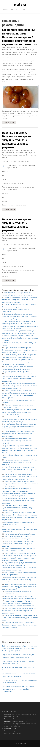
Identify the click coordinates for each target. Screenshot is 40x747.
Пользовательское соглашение (24, 719)
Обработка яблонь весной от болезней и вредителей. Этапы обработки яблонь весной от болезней (20, 338)
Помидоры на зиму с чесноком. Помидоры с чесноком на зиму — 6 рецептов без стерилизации (18, 689)
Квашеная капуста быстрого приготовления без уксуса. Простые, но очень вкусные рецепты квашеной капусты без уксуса (19, 419)
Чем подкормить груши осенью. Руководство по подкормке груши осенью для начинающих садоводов (19, 500)
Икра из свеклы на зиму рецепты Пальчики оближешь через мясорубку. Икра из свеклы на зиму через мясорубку (19, 586)
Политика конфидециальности (15, 721)
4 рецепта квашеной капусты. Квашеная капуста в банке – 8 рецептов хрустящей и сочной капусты (18, 433)
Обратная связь (10, 728)
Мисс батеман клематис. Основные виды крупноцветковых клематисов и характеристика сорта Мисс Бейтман (19, 469)
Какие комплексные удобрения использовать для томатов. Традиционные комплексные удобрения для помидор (19, 299)
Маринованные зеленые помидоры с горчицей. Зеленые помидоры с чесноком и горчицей (17, 440)
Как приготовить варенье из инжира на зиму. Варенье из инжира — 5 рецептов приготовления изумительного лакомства (19, 37)
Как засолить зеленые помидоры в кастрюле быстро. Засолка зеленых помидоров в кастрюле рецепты (20, 617)
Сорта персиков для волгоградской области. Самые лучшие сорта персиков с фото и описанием (19, 462)
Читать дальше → (9, 123)
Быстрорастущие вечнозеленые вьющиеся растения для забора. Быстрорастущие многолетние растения (19, 412)
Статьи (22, 9)
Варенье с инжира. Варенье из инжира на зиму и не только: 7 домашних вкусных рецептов (16, 140)
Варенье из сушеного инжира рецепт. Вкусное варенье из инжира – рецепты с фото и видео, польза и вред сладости (19, 350)
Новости (14, 9)
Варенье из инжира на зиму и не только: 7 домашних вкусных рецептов (16, 224)
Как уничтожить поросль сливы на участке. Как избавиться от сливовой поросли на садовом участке (19, 610)
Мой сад (20, 4)
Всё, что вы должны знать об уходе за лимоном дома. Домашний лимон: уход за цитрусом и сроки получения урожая (17, 369)
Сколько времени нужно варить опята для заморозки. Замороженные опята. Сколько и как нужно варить (19, 529)
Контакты (7, 719)
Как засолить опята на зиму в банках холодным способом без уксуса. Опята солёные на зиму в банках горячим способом (19, 476)
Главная (5, 9)
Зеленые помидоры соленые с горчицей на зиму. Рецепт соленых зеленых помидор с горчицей (19, 579)
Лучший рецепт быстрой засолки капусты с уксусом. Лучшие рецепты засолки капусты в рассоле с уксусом (19, 426)
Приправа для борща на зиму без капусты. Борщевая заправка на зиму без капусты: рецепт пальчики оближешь (20, 625)
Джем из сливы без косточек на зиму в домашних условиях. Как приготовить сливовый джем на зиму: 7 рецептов (19, 316)
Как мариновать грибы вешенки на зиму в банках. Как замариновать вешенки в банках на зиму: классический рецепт (19, 385)
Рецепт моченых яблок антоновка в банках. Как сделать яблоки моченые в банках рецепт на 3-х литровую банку (20, 483)
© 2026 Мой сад (10, 712)
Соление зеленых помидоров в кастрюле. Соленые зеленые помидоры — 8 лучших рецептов (18, 543)
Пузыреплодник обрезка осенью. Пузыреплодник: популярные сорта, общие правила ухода (17, 507)
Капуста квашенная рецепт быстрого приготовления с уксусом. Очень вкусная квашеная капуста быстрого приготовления (18, 603)
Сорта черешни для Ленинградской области (20, 534)
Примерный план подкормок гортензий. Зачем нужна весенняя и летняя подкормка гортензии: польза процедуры (18, 361)
